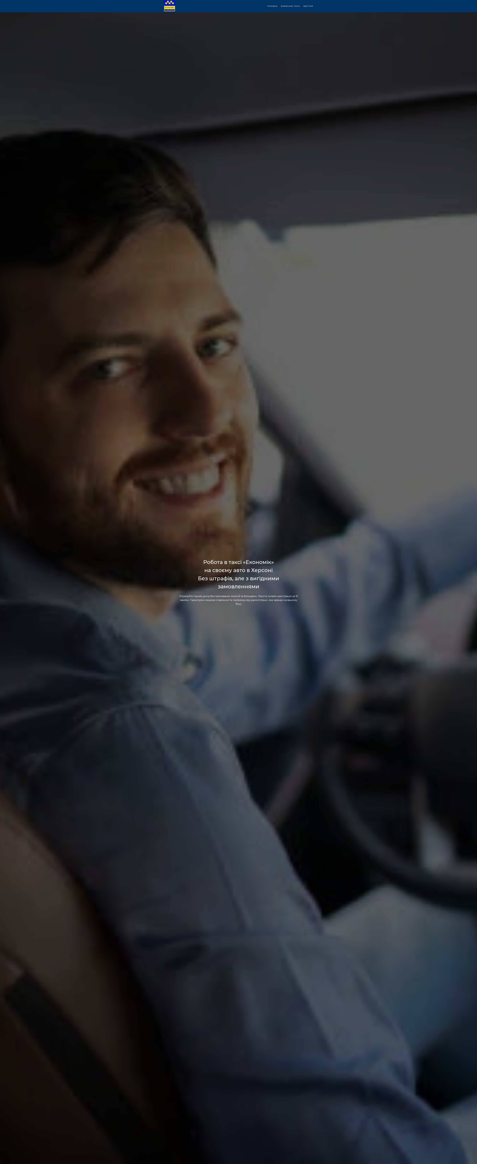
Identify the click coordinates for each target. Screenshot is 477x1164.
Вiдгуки (308, 6)
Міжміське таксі (290, 6)
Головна (272, 6)
